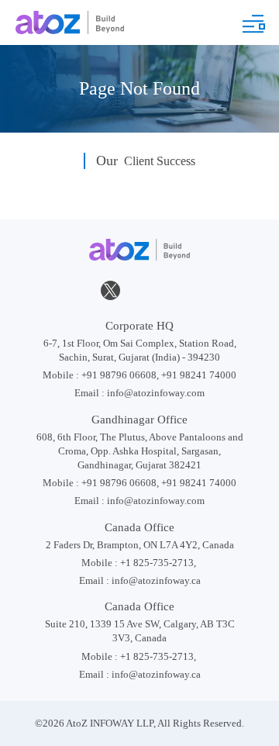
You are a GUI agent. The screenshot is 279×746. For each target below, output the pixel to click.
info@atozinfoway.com (156, 393)
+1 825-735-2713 (157, 562)
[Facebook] (82, 290)
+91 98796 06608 (119, 375)
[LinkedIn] (138, 290)
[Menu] (253, 24)
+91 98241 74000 (198, 375)
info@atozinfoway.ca (156, 580)
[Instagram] (168, 290)
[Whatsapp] (197, 290)
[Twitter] (110, 291)
